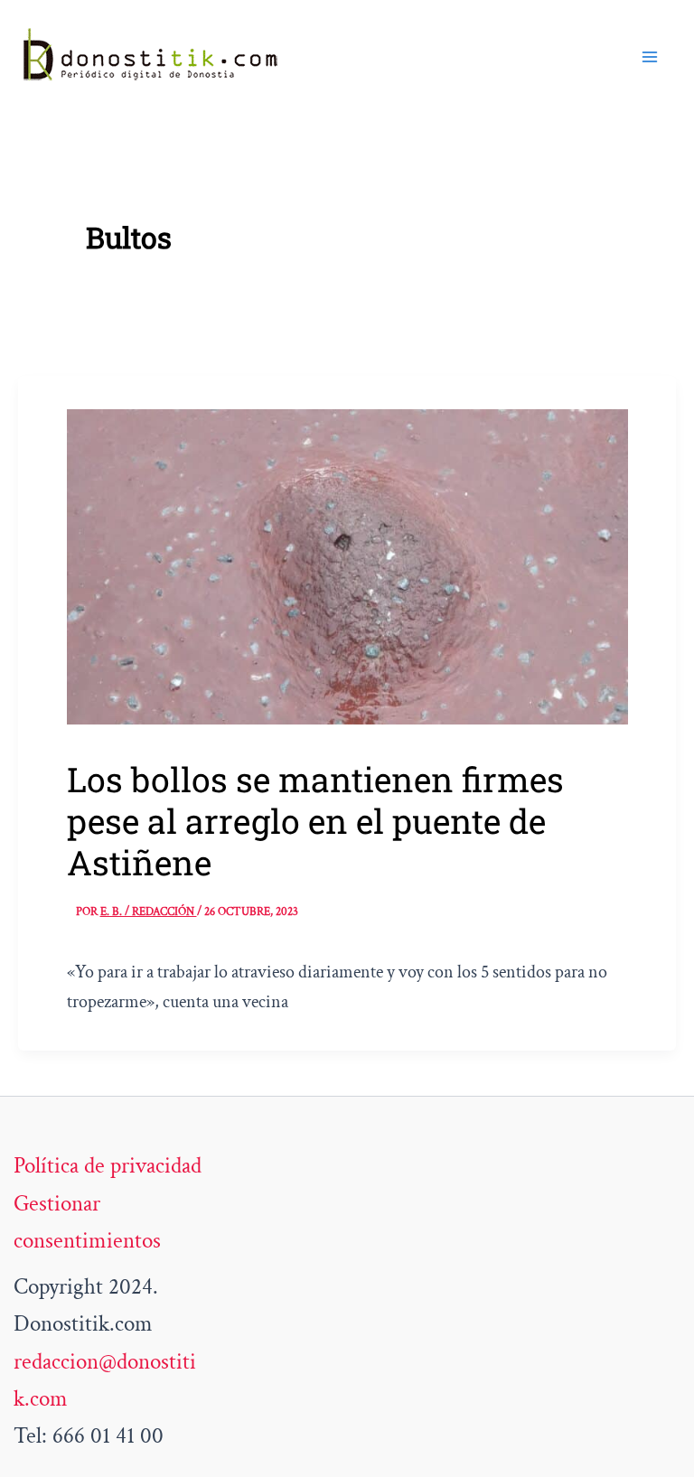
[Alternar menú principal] (650, 57)
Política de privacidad (108, 1166)
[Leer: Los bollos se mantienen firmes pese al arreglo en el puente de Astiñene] (347, 565)
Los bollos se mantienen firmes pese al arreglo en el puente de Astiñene (315, 820)
